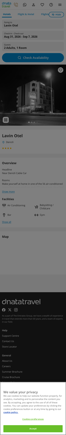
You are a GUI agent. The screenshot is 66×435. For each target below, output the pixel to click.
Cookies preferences (33, 419)
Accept (33, 428)
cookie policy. (10, 412)
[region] (33, 408)
